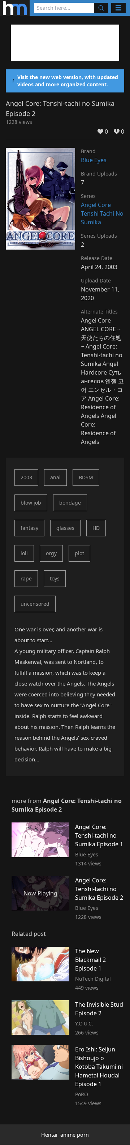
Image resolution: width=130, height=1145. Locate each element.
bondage (70, 502)
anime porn (74, 1134)
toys (55, 578)
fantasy (29, 527)
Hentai (49, 1134)
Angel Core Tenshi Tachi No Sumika (102, 213)
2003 (26, 477)
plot (79, 553)
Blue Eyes (94, 160)
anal (55, 477)
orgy (51, 553)
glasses (65, 527)
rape (26, 578)
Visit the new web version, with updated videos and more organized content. (67, 81)
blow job (31, 502)
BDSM (86, 477)
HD (96, 527)
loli (24, 553)
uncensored (35, 603)
